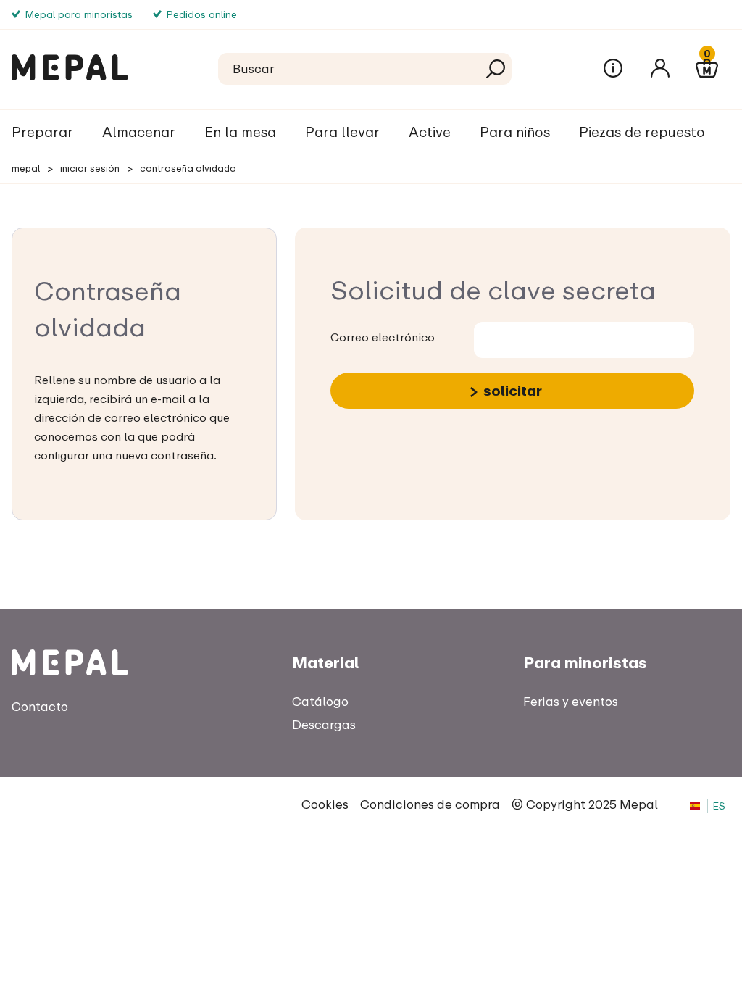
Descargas (324, 724)
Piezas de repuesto (642, 131)
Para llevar (342, 131)
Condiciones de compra (430, 804)
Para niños (515, 131)
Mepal (26, 168)
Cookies (325, 804)
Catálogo (320, 701)
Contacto (40, 706)
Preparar (42, 131)
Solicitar (512, 390)
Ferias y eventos (570, 701)
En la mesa (240, 131)
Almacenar (138, 131)
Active (430, 131)
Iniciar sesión (90, 168)
